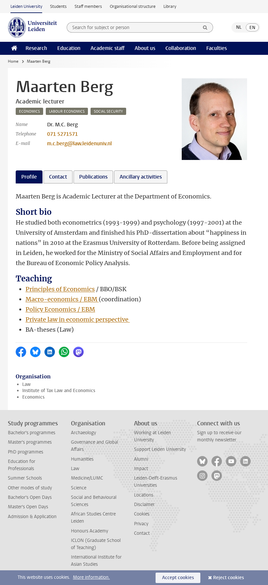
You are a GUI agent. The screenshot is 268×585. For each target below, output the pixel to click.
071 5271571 (62, 134)
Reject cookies (228, 578)
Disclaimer (144, 504)
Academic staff (108, 48)
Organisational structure (133, 6)
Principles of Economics (60, 289)
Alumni (141, 459)
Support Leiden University (160, 449)
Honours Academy (89, 531)
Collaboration (180, 48)
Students (58, 6)
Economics (33, 397)
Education (68, 48)
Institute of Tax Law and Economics (58, 390)
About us (145, 48)
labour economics (67, 111)
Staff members (88, 6)
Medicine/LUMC (87, 478)
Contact (142, 533)
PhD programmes (25, 452)
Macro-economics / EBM (62, 299)
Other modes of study (30, 488)
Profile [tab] (29, 176)
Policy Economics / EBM (60, 309)
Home (13, 61)
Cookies (141, 514)
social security (108, 111)
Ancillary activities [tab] (141, 176)
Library (169, 6)
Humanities (82, 459)
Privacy (141, 524)
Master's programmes (30, 442)
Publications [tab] (93, 176)
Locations (143, 495)
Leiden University (26, 6)
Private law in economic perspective (77, 319)
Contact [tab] (58, 176)
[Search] (205, 27)
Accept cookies (178, 578)
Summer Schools (25, 478)
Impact (141, 469)
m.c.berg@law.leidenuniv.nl (79, 143)
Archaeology (83, 433)
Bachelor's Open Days (30, 497)
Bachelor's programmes (31, 433)
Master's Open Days (28, 507)
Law (26, 384)
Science (78, 488)
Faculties (216, 48)
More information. (91, 577)
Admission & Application (32, 517)
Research (36, 48)
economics (29, 111)
